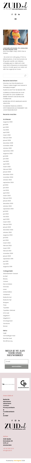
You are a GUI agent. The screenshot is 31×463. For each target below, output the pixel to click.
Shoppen (6, 302)
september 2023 (8, 209)
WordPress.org (7, 341)
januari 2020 (7, 256)
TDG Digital (17, 460)
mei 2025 (6, 161)
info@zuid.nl (7, 450)
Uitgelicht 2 (6, 318)
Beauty (5, 279)
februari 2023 (7, 224)
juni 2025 (6, 159)
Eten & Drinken (7, 284)
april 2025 (6, 164)
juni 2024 (6, 188)
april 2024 (6, 193)
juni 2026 (6, 127)
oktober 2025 (7, 148)
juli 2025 (5, 156)
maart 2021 (6, 248)
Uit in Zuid (6, 313)
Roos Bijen (10, 51)
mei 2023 (6, 216)
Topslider (6, 308)
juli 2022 (5, 237)
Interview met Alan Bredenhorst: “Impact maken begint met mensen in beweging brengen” (15, 85)
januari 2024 (7, 201)
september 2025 (8, 151)
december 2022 (8, 230)
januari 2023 (7, 227)
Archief (5, 276)
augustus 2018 (7, 266)
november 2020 (8, 253)
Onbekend (6, 294)
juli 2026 (5, 124)
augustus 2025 (7, 153)
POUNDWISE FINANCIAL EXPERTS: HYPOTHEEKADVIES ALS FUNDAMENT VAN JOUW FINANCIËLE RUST (15, 108)
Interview (6, 287)
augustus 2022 (7, 235)
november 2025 (8, 145)
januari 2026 (7, 140)
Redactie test (7, 297)
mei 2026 (6, 130)
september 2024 (8, 182)
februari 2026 (7, 138)
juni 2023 (6, 214)
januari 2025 (7, 172)
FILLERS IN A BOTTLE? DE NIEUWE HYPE (14, 90)
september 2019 (8, 259)
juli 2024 (5, 185)
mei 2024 (6, 190)
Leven (5, 289)
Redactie (6, 399)
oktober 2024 (7, 180)
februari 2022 (7, 245)
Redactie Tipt (7, 300)
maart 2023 (7, 222)
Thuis (4, 305)
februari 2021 (7, 251)
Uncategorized (7, 321)
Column (5, 281)
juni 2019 (5, 261)
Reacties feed (7, 338)
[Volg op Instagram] (15, 14)
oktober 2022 (7, 232)
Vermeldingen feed (9, 336)
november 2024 (8, 177)
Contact (6, 405)
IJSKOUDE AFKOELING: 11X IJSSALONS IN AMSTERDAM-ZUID (15, 49)
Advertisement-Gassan (10, 273)
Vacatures (6, 323)
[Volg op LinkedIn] (19, 14)
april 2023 (6, 219)
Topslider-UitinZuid (9, 310)
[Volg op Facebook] (12, 14)
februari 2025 (7, 169)
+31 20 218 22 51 (8, 449)
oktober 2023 (7, 206)
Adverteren (7, 403)
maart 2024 (7, 195)
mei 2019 (5, 264)
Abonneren (7, 401)
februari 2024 (7, 198)
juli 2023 (5, 211)
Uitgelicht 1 (6, 315)
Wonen (5, 326)
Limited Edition (7, 292)
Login (4, 333)
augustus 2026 (7, 122)
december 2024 (8, 174)
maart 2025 (7, 167)
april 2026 (6, 132)
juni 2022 (6, 240)
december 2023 (8, 203)
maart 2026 (7, 135)
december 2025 (8, 143)
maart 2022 (7, 243)
